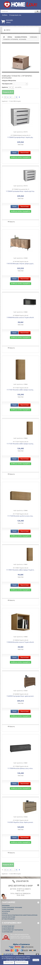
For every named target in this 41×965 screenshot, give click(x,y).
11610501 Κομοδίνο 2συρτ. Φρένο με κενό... (20, 822)
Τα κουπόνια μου (7, 932)
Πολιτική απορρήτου (21, 962)
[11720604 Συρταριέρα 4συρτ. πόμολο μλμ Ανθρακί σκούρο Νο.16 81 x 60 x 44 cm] (20, 117)
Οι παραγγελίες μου (8, 926)
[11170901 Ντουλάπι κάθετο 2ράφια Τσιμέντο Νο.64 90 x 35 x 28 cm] (29, 554)
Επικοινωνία (6, 905)
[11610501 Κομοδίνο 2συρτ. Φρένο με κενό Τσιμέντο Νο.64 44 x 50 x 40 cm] (29, 806)
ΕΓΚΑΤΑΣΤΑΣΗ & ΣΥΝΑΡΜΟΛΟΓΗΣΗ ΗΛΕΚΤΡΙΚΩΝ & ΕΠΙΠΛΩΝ (19, 915)
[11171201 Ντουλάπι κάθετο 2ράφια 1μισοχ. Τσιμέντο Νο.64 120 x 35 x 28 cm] (29, 428)
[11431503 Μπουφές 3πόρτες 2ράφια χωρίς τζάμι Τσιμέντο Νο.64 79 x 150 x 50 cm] (20, 243)
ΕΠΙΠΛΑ (10, 37)
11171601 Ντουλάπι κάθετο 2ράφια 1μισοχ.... (20, 390)
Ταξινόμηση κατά (7, 83)
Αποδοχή (36, 960)
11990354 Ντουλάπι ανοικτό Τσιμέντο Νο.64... (21, 642)
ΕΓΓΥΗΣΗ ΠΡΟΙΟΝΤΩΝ (8, 919)
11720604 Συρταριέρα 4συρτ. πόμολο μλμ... (20, 137)
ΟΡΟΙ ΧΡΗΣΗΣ (6, 911)
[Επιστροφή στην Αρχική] (4, 37)
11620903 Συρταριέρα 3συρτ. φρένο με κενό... (20, 696)
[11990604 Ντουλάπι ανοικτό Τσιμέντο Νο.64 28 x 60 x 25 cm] (29, 302)
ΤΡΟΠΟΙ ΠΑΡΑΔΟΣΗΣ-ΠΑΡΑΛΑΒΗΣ (12, 907)
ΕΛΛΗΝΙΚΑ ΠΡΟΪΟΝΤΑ (21, 37)
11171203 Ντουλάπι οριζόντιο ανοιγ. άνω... (20, 516)
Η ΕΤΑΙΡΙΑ (5, 913)
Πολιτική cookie (9, 962)
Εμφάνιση (5, 87)
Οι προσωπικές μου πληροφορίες (12, 930)
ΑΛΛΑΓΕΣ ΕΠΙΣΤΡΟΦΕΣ (8, 917)
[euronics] (7, 954)
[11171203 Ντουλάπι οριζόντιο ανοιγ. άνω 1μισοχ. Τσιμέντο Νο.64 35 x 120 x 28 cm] (20, 496)
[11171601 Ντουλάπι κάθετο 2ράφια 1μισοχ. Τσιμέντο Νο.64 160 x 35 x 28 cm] (20, 370)
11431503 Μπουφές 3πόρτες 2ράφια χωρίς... (20, 263)
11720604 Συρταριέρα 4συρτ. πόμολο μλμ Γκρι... (20, 191)
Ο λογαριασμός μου (11, 923)
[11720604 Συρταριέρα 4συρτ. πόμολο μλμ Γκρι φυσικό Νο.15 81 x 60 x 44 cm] (29, 175)
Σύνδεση (4, 15)
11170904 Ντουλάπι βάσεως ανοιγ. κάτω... (20, 768)
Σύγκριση (12, 221)
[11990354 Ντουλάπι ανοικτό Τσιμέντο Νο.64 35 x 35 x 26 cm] (20, 622)
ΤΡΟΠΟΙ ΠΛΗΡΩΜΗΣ (8, 909)
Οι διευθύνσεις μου (8, 928)
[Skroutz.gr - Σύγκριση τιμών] (21, 954)
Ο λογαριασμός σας (15, 15)
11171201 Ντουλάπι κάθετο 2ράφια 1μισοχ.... (20, 443)
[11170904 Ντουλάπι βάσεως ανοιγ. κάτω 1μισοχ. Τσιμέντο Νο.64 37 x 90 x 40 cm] (20, 748)
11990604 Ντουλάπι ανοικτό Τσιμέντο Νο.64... (21, 317)
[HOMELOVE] (20, 4)
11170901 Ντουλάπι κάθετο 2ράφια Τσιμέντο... (20, 570)
